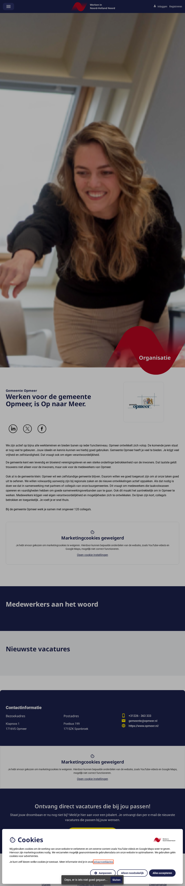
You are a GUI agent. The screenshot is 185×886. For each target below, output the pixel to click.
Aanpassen (103, 873)
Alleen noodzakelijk (132, 873)
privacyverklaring (103, 861)
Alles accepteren (162, 873)
